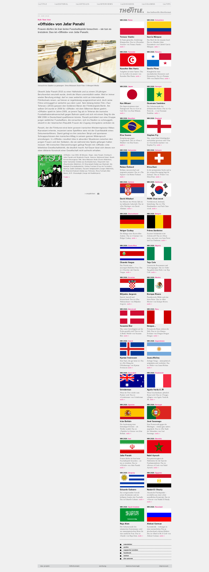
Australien (128, 373)
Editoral (61, 4)
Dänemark (128, 309)
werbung (102, 566)
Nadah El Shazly (154, 490)
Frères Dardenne (154, 230)
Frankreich (155, 373)
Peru (153, 309)
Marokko (154, 438)
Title (42, 4)
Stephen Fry (152, 135)
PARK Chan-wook (155, 199)
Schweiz (154, 150)
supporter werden (131, 550)
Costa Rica (128, 245)
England (154, 118)
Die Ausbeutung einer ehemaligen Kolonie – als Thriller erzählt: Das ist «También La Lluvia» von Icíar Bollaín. (131, 429)
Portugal (154, 405)
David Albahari (127, 199)
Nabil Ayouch (153, 455)
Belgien (154, 214)
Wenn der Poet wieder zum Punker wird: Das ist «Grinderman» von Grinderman (131, 395)
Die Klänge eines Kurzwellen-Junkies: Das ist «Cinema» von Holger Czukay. (131, 236)
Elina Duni (152, 167)
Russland (155, 507)
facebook (127, 553)
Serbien (127, 182)
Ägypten (154, 473)
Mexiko (154, 277)
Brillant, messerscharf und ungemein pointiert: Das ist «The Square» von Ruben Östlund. (132, 172)
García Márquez (154, 37)
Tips (167, 4)
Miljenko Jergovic (128, 294)
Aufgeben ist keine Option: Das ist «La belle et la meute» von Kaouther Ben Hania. (131, 74)
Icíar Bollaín (125, 421)
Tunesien (127, 52)
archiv (126, 547)
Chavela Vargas (127, 262)
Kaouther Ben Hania (129, 69)
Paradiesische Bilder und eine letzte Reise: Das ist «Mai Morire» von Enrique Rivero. (157, 299)
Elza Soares (125, 135)
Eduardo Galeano (128, 490)
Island (126, 341)
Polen (126, 20)
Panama (154, 52)
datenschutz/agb (133, 566)
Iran (125, 438)
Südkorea (155, 182)
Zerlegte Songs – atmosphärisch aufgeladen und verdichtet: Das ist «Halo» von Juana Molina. (158, 363)
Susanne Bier (126, 326)
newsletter (128, 544)
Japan (126, 86)
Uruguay (127, 473)
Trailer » (66, 177)
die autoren (128, 558)
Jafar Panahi (126, 455)
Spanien (127, 405)
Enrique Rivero (154, 294)
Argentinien (155, 341)
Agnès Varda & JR (155, 390)
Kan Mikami (125, 103)
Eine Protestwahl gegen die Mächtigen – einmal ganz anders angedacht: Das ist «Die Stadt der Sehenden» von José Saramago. (158, 429)
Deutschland (129, 214)
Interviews (105, 4)
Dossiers (127, 4)
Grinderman (125, 390)
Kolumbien (155, 20)
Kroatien (127, 277)
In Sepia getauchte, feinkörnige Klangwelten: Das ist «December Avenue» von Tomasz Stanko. (132, 42)
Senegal (154, 86)
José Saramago (154, 421)
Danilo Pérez (153, 69)
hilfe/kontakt (74, 566)
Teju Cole (151, 262)
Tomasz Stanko (127, 37)
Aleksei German (154, 524)
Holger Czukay (127, 230)
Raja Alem (125, 524)
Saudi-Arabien (129, 507)
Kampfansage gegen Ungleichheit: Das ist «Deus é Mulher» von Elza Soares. (131, 140)
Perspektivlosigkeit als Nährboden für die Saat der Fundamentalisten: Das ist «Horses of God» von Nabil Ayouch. (157, 463)
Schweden (128, 150)
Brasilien (127, 118)
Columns (148, 4)
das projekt (45, 566)
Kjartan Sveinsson (128, 358)
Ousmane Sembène (156, 103)
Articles (82, 4)
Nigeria (154, 245)
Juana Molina (153, 358)
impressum (163, 566)
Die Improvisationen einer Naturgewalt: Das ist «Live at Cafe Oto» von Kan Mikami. (130, 108)
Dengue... (151, 326)
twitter (126, 556)
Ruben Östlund (127, 167)
